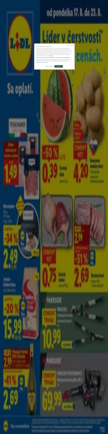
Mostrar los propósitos (49, 66)
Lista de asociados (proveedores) (42, 62)
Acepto (58, 66)
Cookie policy (51, 55)
